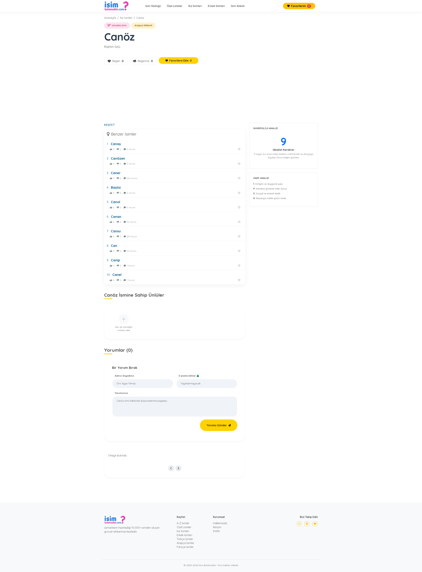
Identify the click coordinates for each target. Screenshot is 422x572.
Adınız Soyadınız (124, 375)
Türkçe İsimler (185, 539)
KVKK (216, 531)
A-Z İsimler (183, 523)
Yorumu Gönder (217, 425)
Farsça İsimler (185, 547)
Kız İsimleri (195, 6)
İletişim (217, 527)
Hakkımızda (220, 523)
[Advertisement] (211, 96)
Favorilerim (300, 6)
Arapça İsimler (185, 543)
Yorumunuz (121, 393)
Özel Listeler (174, 6)
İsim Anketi (238, 6)
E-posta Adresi (187, 375)
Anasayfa (110, 17)
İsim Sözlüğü (153, 6)
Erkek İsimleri (216, 6)
